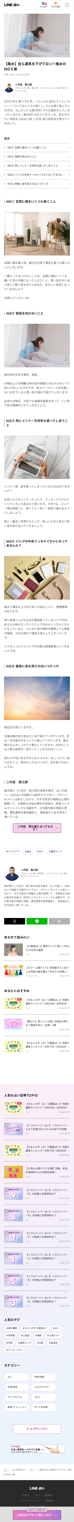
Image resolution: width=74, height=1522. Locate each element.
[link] (11, 4)
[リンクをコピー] (59, 921)
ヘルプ (37, 1495)
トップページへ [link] (37, 1428)
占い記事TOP (18, 1469)
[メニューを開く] (67, 5)
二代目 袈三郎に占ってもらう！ (35, 827)
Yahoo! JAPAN (37, 1506)
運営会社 (49, 1500)
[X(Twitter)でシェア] (14, 921)
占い (32, 1469)
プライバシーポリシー (31, 1500)
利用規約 (48, 1495)
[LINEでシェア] (37, 921)
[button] (37, 35)
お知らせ (26, 1495)
